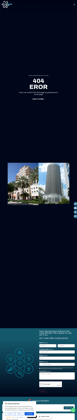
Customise (9, 413)
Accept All (29, 413)
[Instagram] (75, 216)
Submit (43, 391)
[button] (74, 4)
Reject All (19, 413)
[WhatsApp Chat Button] (73, 410)
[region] (19, 409)
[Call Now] (75, 204)
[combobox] (40, 364)
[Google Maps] (75, 208)
